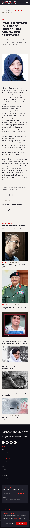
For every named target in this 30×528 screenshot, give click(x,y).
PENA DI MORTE (19, 10)
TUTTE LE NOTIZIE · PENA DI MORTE (12, 228)
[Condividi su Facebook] (13, 195)
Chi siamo (4, 475)
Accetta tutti (21, 523)
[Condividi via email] (20, 195)
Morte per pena (6, 452)
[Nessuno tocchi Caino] (9, 2)
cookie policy (16, 518)
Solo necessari (9, 523)
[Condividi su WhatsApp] (9, 195)
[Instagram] (15, 442)
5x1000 (4, 469)
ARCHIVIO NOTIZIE (7, 10)
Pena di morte (5, 449)
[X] (3, 442)
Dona (3, 466)
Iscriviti (3, 463)
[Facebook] (11, 442)
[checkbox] (4, 497)
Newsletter (5, 478)
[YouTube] (7, 442)
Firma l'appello (6, 461)
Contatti (4, 481)
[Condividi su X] (16, 195)
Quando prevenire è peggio (9, 454)
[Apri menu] (26, 2)
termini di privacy (14, 497)
